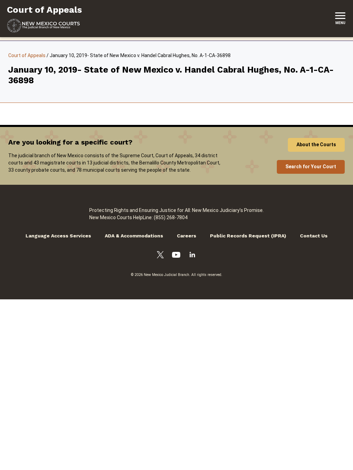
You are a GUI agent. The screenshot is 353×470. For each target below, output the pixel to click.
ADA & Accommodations (134, 235)
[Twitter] (160, 255)
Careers (186, 235)
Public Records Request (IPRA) (248, 235)
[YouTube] (176, 255)
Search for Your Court (310, 166)
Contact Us (313, 235)
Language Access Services (58, 235)
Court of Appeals (27, 55)
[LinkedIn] (192, 255)
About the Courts (316, 144)
